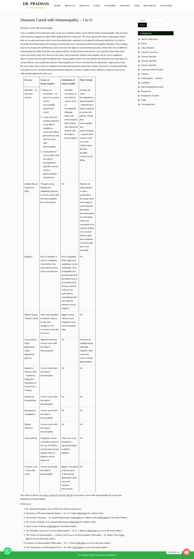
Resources (150, 5)
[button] (8, 551)
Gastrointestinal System (152, 69)
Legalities (166, 5)
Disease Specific (149, 56)
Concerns (110, 5)
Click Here (82, 513)
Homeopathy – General (151, 78)
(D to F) (54, 495)
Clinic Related (147, 48)
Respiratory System (150, 95)
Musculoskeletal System (152, 87)
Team (143, 100)
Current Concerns (149, 52)
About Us (70, 5)
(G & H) (62, 495)
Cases (96, 5)
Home (57, 5)
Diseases (125, 5)
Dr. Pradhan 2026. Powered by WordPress (97, 555)
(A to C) (46, 495)
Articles (84, 5)
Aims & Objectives (149, 39)
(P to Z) (69, 495)
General (144, 74)
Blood (144, 43)
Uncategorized (148, 104)
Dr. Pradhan (36, 4)
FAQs (137, 5)
